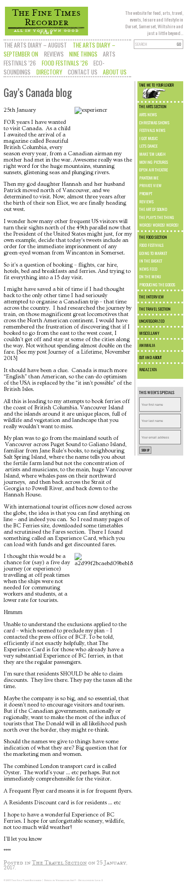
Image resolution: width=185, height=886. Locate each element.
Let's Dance (148, 146)
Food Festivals (151, 245)
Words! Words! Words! (159, 225)
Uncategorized (151, 321)
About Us (115, 71)
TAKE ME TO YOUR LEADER (156, 85)
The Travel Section (155, 309)
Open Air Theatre (153, 170)
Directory (49, 71)
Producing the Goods (157, 284)
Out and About (150, 357)
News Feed (148, 269)
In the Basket (150, 261)
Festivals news (152, 130)
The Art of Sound (153, 209)
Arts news (148, 114)
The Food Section (153, 237)
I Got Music (148, 138)
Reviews (54, 53)
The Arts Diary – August (35, 44)
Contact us (82, 71)
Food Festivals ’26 (65, 62)
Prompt (145, 193)
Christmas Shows (154, 122)
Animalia (147, 345)
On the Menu (150, 276)
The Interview (151, 297)
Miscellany (149, 333)
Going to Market (153, 253)
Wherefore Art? (66, 880)
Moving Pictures (153, 162)
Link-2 (99, 880)
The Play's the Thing (156, 217)
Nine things (83, 53)
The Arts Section (153, 106)
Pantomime (149, 178)
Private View (150, 185)
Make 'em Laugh (152, 154)
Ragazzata (148, 369)
